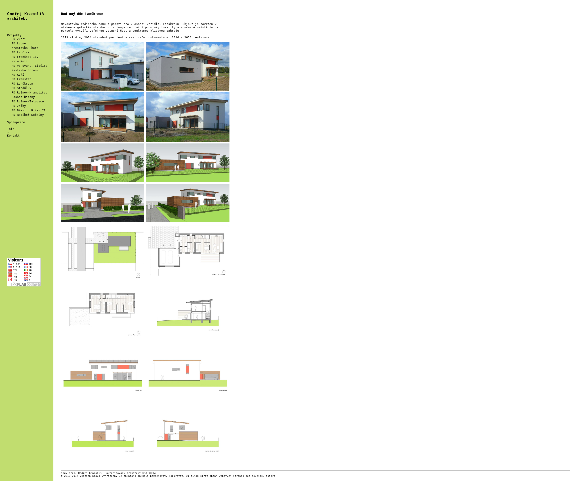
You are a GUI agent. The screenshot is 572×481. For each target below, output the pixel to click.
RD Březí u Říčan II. (29, 110)
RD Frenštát (21, 79)
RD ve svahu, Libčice (29, 65)
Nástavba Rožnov (25, 70)
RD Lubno (19, 43)
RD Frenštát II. (25, 56)
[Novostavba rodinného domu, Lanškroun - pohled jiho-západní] (187, 90)
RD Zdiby (19, 106)
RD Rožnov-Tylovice (28, 101)
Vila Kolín (20, 61)
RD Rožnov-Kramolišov (29, 92)
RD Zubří (19, 39)
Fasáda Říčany (23, 97)
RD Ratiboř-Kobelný (28, 114)
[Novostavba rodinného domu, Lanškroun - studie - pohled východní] (103, 464)
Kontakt (13, 135)
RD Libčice (20, 52)
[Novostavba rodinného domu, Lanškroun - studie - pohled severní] (187, 403)
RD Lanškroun (22, 83)
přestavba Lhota (25, 48)
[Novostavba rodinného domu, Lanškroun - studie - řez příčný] (187, 343)
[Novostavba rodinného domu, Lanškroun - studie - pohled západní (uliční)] (187, 464)
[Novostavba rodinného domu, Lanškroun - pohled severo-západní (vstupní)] (103, 90)
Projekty (14, 35)
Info (10, 129)
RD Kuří (18, 74)
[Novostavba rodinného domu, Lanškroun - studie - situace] (103, 282)
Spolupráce (16, 122)
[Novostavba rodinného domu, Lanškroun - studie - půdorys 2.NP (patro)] (103, 343)
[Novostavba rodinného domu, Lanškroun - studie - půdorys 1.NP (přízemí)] (187, 282)
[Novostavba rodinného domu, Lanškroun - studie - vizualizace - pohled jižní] (187, 182)
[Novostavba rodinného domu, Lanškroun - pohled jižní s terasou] (103, 141)
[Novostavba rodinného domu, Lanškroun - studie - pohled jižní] (103, 403)
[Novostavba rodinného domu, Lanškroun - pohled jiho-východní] (187, 141)
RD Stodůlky (21, 88)
